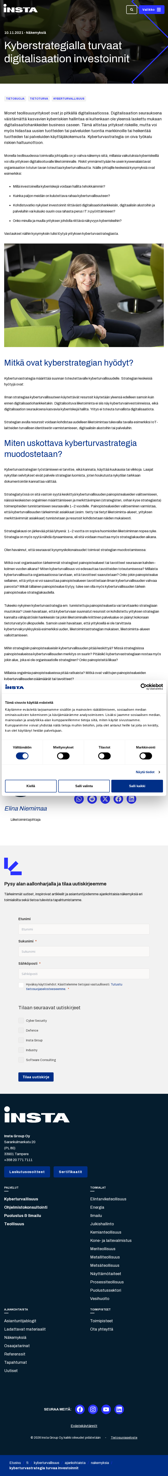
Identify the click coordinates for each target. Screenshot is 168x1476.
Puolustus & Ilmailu (22, 1215)
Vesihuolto (99, 1298)
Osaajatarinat (17, 1346)
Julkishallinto (102, 1224)
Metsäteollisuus (104, 1265)
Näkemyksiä (15, 1337)
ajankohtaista (75, 1463)
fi (27, 1463)
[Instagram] (93, 1409)
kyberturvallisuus (46, 1463)
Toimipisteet (101, 1321)
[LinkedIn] (119, 1409)
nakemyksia (100, 1463)
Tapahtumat (15, 1362)
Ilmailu (96, 1215)
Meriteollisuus (103, 1249)
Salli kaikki (137, 786)
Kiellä (30, 786)
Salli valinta (84, 786)
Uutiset (11, 1371)
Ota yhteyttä (101, 1329)
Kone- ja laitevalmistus (111, 1240)
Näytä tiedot (145, 772)
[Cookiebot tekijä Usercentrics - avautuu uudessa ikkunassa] (144, 686)
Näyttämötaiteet (105, 1274)
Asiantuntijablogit (20, 1321)
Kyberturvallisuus (21, 1199)
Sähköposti (27, 963)
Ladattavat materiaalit (25, 1329)
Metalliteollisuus (105, 1257)
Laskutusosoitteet (27, 1172)
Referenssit (14, 1354)
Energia (97, 1207)
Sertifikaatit (70, 1172)
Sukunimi (25, 941)
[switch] (63, 755)
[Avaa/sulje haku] (131, 9)
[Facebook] (80, 1409)
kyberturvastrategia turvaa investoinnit (44, 1468)
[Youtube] (106, 1409)
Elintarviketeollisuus (108, 1199)
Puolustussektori (105, 1290)
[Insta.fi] (21, 9)
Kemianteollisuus (105, 1232)
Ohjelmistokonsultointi (25, 1207)
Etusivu (15, 1463)
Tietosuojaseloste (124, 1437)
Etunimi (24, 919)
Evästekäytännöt (84, 1426)
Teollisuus (14, 1224)
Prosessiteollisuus (107, 1282)
